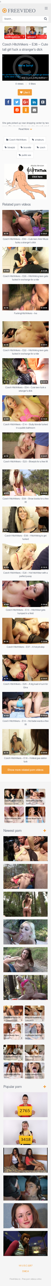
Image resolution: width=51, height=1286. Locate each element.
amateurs (39, 139)
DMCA (25, 1271)
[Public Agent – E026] (25, 1243)
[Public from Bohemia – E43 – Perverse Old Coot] (25, 904)
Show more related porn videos (25, 769)
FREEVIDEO (21, 10)
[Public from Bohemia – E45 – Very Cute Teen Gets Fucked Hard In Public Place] (25, 848)
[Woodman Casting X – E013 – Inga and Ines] (25, 1160)
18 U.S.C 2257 (26, 1265)
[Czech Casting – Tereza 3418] (25, 1132)
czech (42, 147)
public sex (26, 155)
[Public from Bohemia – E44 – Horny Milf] (25, 876)
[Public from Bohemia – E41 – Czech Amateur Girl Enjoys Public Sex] (25, 959)
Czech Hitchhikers (17, 139)
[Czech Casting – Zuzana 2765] (25, 1104)
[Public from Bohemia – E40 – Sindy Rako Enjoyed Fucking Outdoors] (25, 987)
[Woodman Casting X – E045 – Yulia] (25, 1215)
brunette (27, 147)
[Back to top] (46, 1281)
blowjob (11, 147)
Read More (24, 129)
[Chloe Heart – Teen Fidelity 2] (25, 1188)
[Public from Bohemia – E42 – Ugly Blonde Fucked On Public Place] (25, 931)
